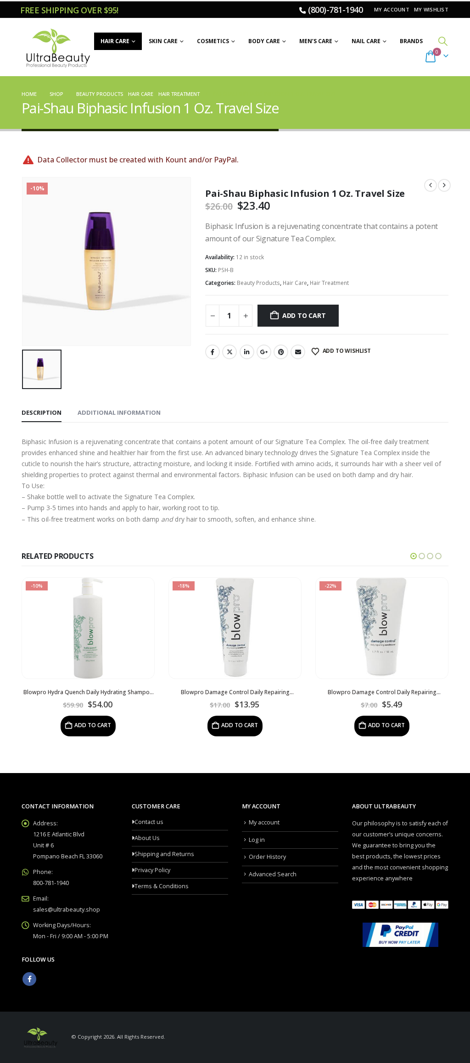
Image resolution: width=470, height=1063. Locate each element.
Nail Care (366, 41)
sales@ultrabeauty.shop (66, 909)
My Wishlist (431, 9)
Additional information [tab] (119, 412)
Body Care (264, 41)
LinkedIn (247, 352)
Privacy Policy (152, 870)
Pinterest (281, 352)
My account (391, 9)
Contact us (148, 822)
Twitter (229, 352)
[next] (444, 185)
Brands (411, 41)
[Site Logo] (57, 47)
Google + (264, 352)
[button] (442, 41)
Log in (257, 840)
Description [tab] (42, 412)
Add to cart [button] (92, 725)
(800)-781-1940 (335, 9)
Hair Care (115, 41)
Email (298, 352)
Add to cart (304, 315)
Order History (267, 857)
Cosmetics (213, 41)
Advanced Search (273, 874)
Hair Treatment (329, 283)
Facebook (212, 352)
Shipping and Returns (164, 854)
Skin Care (163, 41)
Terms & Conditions (161, 886)
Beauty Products (258, 283)
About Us (147, 838)
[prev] (430, 185)
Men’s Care (315, 41)
